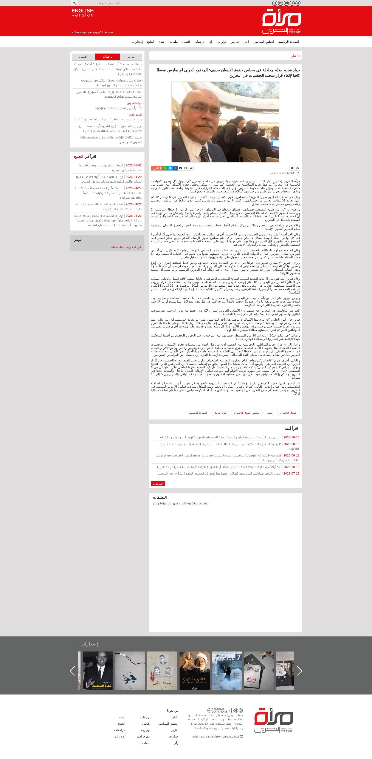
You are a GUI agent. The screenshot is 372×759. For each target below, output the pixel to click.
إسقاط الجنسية (198, 412)
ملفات (174, 41)
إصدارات (137, 41)
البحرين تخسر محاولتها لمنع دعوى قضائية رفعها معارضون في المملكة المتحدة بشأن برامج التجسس (228, 473)
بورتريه (145, 730)
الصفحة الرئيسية (288, 41)
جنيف (270, 412)
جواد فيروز (220, 412)
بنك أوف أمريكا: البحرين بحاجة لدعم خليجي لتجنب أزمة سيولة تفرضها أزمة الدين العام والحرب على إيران (227, 466)
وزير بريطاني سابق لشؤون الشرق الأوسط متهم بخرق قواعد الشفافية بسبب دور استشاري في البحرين (110, 128)
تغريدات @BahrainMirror (126, 247)
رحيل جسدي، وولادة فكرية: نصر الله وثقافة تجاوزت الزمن (108, 116)
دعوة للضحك (134, 656)
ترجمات (199, 41)
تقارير (235, 41)
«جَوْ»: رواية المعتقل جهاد (167, 658)
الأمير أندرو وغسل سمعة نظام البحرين (118, 105)
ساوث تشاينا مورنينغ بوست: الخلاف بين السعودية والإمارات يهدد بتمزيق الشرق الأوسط (111, 82)
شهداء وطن (199, 656)
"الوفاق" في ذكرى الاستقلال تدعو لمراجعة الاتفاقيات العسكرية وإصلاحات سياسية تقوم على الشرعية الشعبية (229, 446)
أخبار (246, 41)
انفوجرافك (143, 736)
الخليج (151, 41)
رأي (211, 41)
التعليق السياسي (263, 41)
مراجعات (120, 730)
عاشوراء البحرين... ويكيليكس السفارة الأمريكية (231, 661)
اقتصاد (186, 41)
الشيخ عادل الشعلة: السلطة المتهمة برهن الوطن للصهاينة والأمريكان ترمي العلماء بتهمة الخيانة (229, 437)
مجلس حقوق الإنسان (246, 412)
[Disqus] (225, 571)
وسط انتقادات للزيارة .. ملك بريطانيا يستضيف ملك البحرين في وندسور (111, 139)
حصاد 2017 (263, 656)
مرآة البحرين (281, 21)
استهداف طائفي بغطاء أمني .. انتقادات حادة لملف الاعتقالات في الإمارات (109, 206)
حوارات (222, 41)
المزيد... (158, 483)
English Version (82, 12)
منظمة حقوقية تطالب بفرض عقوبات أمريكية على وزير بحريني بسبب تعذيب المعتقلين (109, 94)
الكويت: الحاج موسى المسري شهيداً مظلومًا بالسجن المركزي (110, 167)
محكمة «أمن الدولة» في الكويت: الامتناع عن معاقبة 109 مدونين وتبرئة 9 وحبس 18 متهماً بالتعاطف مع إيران (108, 193)
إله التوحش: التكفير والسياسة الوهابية (102, 658)
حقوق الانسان (288, 412)
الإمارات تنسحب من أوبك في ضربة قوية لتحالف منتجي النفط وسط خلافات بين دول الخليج (108, 179)
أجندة (162, 41)
